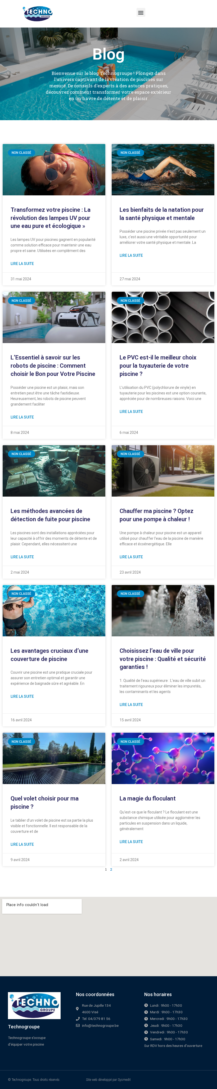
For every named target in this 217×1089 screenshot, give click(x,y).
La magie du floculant (148, 798)
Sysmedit (124, 1080)
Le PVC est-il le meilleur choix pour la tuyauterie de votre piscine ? (158, 365)
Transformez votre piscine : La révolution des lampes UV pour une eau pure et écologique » (51, 218)
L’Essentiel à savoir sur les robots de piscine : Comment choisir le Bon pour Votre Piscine (53, 365)
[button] (141, 12)
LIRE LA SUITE (22, 264)
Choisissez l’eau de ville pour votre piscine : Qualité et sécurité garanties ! (163, 658)
